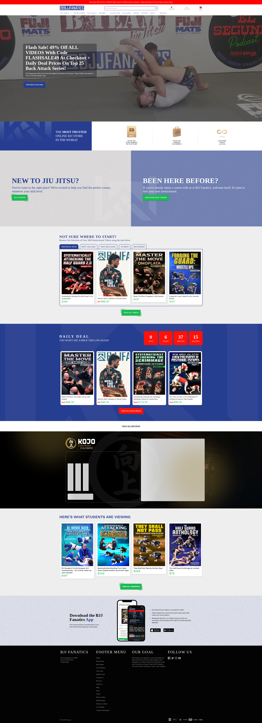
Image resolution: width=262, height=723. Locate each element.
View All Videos (131, 312)
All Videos (64, 13)
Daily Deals (92, 13)
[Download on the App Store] (155, 630)
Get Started (20, 197)
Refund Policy (101, 700)
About (152, 13)
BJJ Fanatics (67, 720)
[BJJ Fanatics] (72, 8)
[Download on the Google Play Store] (168, 630)
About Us (99, 684)
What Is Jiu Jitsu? (101, 704)
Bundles (163, 13)
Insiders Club (100, 674)
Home (98, 658)
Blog (97, 687)
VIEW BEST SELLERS (34, 85)
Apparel (136, 13)
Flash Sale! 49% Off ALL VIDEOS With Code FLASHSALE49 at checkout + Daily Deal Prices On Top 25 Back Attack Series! (131, 2)
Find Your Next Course (156, 197)
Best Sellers (100, 664)
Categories (126, 13)
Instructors (115, 13)
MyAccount (187, 8)
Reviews (145, 13)
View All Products (131, 586)
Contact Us (99, 677)
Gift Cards (99, 671)
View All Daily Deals (131, 411)
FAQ (97, 691)
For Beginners (79, 13)
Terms (98, 694)
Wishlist (172, 9)
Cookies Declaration (102, 710)
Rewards (102, 13)
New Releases (100, 668)
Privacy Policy (101, 697)
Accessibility (100, 707)
